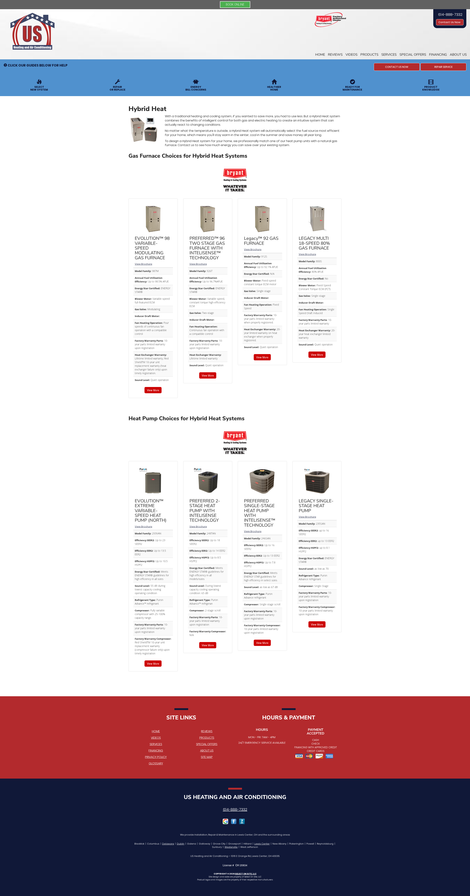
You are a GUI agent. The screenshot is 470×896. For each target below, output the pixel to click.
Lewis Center (262, 843)
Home (320, 54)
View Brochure (143, 264)
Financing (438, 54)
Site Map (207, 757)
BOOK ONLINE (235, 4)
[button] (397, 67)
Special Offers (413, 54)
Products (369, 54)
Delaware (168, 843)
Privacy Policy (156, 757)
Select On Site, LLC (245, 873)
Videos (351, 54)
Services (389, 54)
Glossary (156, 763)
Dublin (180, 843)
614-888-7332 (235, 809)
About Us (458, 54)
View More (153, 390)
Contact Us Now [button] (449, 22)
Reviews (335, 54)
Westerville (231, 847)
